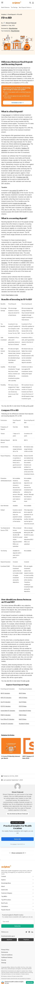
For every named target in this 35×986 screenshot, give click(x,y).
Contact (3, 876)
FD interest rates (25, 144)
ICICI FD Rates (22, 706)
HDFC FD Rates (23, 697)
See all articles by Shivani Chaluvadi (17, 813)
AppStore (9, 939)
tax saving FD (13, 190)
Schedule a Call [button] (17, 102)
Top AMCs (4, 896)
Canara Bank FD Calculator (8, 710)
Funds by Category (6, 893)
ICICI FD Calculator (6, 706)
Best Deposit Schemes (25, 7)
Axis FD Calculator (5, 702)
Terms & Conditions (6, 954)
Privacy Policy (5, 949)
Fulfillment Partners (6, 957)
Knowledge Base (6, 883)
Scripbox (3, 14)
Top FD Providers (6, 899)
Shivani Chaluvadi (11, 23)
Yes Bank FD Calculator (7, 723)
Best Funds (4, 903)
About (3, 886)
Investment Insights (17, 822)
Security (3, 960)
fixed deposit (6, 115)
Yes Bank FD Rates (24, 723)
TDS (2, 207)
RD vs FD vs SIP (28, 406)
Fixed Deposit (12, 14)
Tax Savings (14, 7)
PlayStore (26, 939)
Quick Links (4, 889)
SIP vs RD (26, 681)
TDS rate (27, 207)
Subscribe (17, 926)
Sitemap (3, 962)
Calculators (4, 906)
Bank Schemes (5, 7)
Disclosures (4, 952)
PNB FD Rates (22, 715)
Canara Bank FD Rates (25, 710)
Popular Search (5, 909)
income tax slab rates (19, 203)
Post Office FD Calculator (7, 719)
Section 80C (15, 192)
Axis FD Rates (22, 702)
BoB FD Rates (22, 719)
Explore (3, 879)
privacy (14, 844)
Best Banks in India (12, 295)
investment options (7, 70)
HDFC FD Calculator (6, 697)
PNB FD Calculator (5, 715)
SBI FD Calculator (5, 693)
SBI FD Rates (22, 693)
